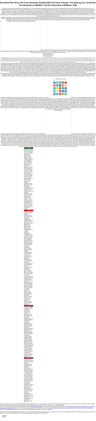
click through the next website (33, 409)
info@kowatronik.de (6, 57)
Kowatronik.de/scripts (37, 406)
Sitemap (4, 415)
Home (4, 416)
